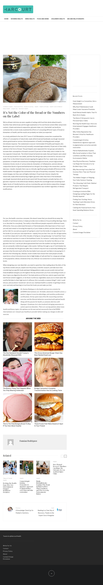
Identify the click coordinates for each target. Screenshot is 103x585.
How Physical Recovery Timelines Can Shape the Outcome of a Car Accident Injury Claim (59, 469)
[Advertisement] (51, 37)
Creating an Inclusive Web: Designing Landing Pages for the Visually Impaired (84, 193)
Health (36, 106)
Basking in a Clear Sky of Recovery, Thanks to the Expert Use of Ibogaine (46, 511)
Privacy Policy (77, 226)
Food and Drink (43, 19)
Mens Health (30, 19)
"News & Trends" (7, 478)
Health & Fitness (44, 106)
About (75, 229)
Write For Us (77, 220)
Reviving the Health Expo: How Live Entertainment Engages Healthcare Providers (9, 487)
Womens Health (17, 19)
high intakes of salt (37, 256)
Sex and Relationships (75, 19)
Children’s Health (58, 19)
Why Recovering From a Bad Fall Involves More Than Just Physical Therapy (84, 172)
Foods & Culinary (29, 106)
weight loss (14, 108)
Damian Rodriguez (28, 440)
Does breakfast (8, 272)
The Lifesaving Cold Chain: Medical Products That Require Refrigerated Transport (84, 185)
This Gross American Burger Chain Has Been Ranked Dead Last (48, 354)
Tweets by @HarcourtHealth (12, 536)
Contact (75, 223)
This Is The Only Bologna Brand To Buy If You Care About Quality (17, 425)
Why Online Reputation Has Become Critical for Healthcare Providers (83, 134)
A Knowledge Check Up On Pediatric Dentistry (24, 510)
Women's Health (23, 108)
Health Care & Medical (56, 106)
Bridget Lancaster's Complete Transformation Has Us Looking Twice (48, 389)
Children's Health (8, 106)
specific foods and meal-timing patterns (27, 270)
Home (6, 19)
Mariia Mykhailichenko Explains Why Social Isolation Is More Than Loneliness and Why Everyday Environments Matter (43, 487)
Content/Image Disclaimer (82, 232)
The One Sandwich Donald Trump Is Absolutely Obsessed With (16, 354)
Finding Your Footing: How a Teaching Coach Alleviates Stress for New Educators (84, 201)
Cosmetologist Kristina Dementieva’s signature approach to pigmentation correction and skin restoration (26, 486)
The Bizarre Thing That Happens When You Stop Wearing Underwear (17, 389)
